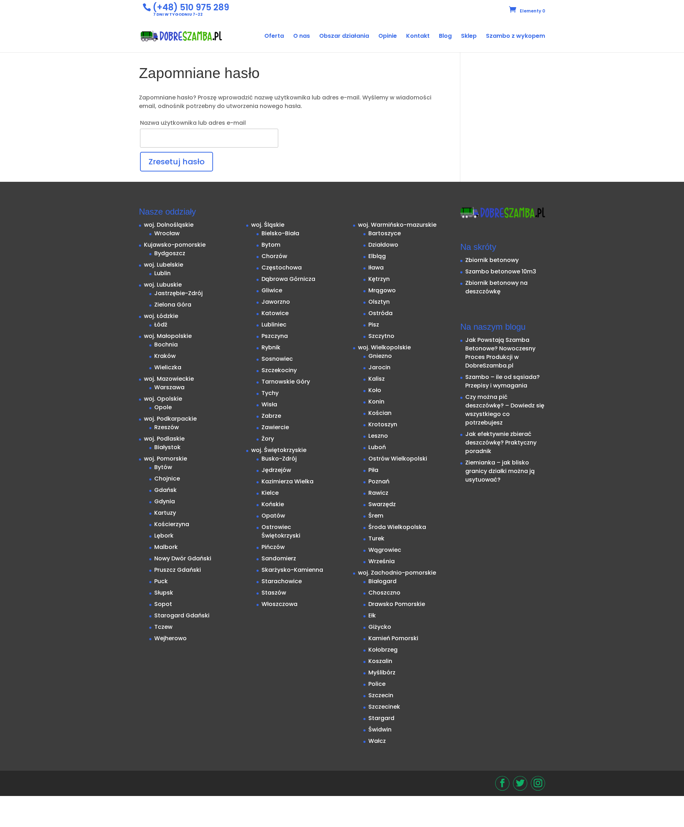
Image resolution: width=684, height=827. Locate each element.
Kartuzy (165, 513)
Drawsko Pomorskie (396, 604)
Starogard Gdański (181, 615)
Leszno (378, 436)
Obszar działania (344, 37)
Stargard (381, 718)
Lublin (162, 273)
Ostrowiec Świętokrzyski (280, 531)
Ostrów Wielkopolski (397, 458)
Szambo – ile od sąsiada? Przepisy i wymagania (502, 381)
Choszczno (384, 593)
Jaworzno (275, 302)
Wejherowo (170, 638)
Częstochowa (281, 267)
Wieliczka (167, 367)
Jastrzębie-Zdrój (178, 293)
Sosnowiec (277, 359)
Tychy (270, 393)
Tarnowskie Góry (285, 381)
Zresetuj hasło (176, 161)
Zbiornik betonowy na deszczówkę (496, 287)
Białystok (167, 447)
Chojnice (167, 478)
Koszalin (380, 661)
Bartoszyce (384, 233)
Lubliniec (273, 324)
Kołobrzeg (383, 650)
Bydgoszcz (169, 253)
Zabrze (271, 416)
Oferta (274, 37)
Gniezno (380, 356)
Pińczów (273, 547)
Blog (445, 37)
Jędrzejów (276, 470)
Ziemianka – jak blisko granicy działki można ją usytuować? (500, 471)
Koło (374, 390)
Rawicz (378, 493)
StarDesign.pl (181, 780)
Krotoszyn (382, 424)
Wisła (269, 404)
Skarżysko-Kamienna (292, 570)
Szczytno (381, 336)
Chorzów (274, 256)
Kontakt (418, 37)
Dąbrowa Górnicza (288, 279)
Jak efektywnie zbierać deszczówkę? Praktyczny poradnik (501, 442)
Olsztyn (379, 302)
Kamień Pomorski (393, 638)
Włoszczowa (279, 604)
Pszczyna (274, 336)
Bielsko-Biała (280, 233)
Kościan (380, 413)
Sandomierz (278, 558)
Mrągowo (382, 290)
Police (376, 684)
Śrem (375, 516)
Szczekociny (279, 370)
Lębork (163, 535)
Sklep (469, 37)
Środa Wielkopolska (397, 527)
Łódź (160, 324)
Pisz (373, 324)
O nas (301, 37)
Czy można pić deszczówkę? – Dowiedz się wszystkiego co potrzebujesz (504, 410)
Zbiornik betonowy (492, 260)
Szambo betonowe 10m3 (500, 271)
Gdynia (164, 501)
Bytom (270, 245)
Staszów (273, 593)
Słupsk (163, 593)
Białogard (382, 581)
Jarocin (379, 367)
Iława (376, 267)
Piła (373, 470)
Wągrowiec (384, 550)
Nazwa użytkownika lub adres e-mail (193, 123)
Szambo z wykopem (515, 37)
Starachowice (281, 581)
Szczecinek (384, 707)
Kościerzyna (171, 524)
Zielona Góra (172, 305)
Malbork (166, 547)
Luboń (377, 447)
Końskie (272, 504)
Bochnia (166, 344)
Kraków (165, 356)
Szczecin (380, 695)
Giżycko (379, 627)
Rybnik (270, 347)
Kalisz (376, 379)
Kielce (270, 493)
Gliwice (271, 290)
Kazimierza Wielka (287, 481)
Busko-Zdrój (279, 458)
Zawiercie (275, 427)
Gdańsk (165, 490)
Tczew (163, 627)
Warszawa (169, 387)
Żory (267, 439)
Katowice (275, 313)
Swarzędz (382, 504)
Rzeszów (166, 427)
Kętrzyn (379, 279)
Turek (376, 538)
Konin (376, 401)
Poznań (378, 481)
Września (381, 561)
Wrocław (167, 233)
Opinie (387, 37)
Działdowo (383, 245)
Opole (163, 407)
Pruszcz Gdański (177, 570)
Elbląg (377, 256)
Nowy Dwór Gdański (182, 558)
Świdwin (380, 729)
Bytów (163, 467)
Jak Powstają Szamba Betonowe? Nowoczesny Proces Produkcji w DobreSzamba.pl (500, 353)
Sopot (163, 604)
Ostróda (380, 313)
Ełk (372, 615)
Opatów (273, 516)
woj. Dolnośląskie (168, 225)
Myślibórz (381, 672)
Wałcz (377, 741)
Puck (161, 581)
